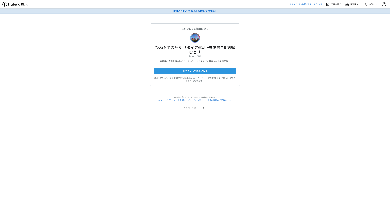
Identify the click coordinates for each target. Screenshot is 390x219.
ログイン (202, 107)
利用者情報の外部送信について (220, 100)
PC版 (194, 107)
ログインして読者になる (195, 71)
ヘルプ (159, 100)
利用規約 (181, 100)
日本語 (187, 107)
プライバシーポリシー (196, 100)
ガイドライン (169, 100)
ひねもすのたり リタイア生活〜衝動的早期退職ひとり (195, 49)
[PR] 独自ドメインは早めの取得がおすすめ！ (195, 11)
